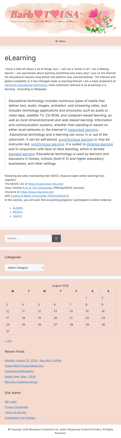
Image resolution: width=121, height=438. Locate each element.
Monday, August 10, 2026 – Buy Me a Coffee (33, 360)
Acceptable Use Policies (20, 417)
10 (7, 311)
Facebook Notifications (19, 371)
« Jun (8, 340)
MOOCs (18, 211)
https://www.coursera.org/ (37, 191)
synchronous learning (47, 144)
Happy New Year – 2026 (20, 376)
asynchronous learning (76, 139)
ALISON (18, 208)
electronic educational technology (26, 85)
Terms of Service (15, 412)
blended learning (22, 154)
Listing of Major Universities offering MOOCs (40, 195)
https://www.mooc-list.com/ (45, 183)
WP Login (11, 401)
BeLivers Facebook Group (21, 381)
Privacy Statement (16, 407)
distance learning (99, 144)
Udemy (17, 216)
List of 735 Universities (37, 187)
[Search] (56, 238)
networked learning (83, 130)
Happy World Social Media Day (24, 365)
